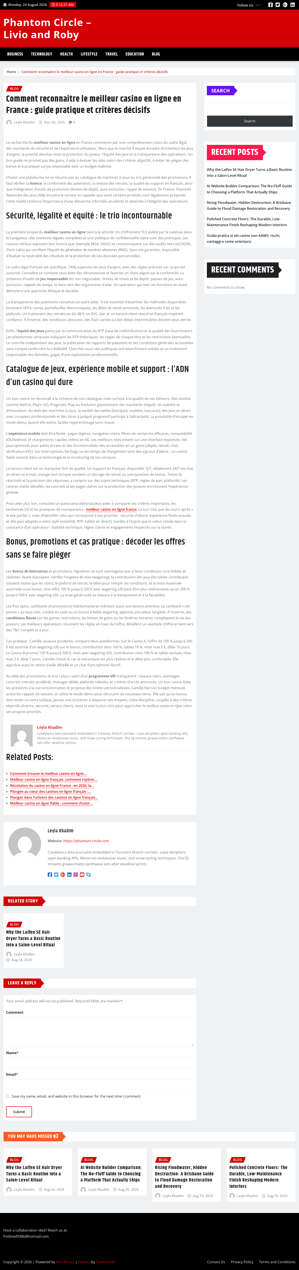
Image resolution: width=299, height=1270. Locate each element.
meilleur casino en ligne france (111, 509)
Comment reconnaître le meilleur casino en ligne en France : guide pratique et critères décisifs (94, 71)
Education (135, 54)
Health (66, 54)
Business (15, 54)
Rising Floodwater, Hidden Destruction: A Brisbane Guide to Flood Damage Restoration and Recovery (184, 1177)
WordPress (65, 1262)
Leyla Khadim (24, 122)
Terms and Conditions (277, 1262)
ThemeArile (105, 1262)
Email (12, 1074)
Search (220, 90)
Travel (112, 54)
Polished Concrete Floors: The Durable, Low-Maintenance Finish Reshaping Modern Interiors (258, 1177)
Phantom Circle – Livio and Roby (47, 28)
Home (11, 71)
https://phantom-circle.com (86, 840)
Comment (14, 1012)
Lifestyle (89, 54)
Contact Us (216, 1262)
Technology (41, 54)
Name (12, 1052)
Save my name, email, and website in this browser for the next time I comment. (76, 1096)
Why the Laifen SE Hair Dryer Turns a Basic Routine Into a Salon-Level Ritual (33, 939)
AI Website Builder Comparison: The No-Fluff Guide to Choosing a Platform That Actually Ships (111, 1174)
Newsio (84, 1262)
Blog (156, 54)
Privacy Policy (242, 1262)
